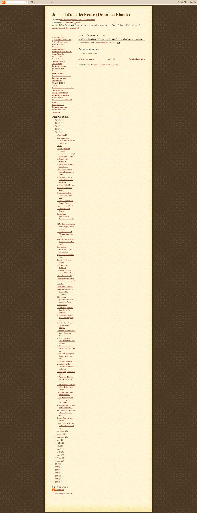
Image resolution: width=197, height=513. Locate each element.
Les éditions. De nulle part (61, 76)
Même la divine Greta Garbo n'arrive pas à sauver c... (65, 179)
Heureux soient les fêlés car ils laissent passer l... (65, 317)
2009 (57, 467)
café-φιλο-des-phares (60, 92)
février (59, 458)
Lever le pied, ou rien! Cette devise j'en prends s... (65, 309)
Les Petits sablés (58, 73)
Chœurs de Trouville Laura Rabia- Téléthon (66, 271)
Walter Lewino (57, 90)
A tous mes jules (58, 37)
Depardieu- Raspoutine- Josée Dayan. (65, 165)
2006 (57, 476)
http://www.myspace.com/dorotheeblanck (77, 19)
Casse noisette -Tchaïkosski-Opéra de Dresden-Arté (65, 249)
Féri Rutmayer (57, 56)
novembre (61, 431)
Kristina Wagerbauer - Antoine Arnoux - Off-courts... (66, 340)
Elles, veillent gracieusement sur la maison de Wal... (65, 299)
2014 (57, 123)
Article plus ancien (137, 58)
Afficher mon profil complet (62, 493)
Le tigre (55, 71)
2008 (57, 470)
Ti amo (54, 85)
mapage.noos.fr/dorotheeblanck (65, 27)
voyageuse (56, 112)
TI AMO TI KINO (58, 83)
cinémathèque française (60, 95)
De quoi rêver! (62, 304)
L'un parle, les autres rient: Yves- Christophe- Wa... (66, 332)
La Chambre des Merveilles (62, 160)
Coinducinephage (58, 49)
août (58, 440)
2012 (57, 129)
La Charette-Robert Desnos (63, 209)
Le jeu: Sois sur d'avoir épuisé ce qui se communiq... (65, 399)
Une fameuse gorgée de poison (63, 88)
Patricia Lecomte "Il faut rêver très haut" (65, 393)
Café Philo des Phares (60, 42)
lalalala (54, 102)
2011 (57, 132)
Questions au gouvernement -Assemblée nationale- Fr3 (65, 217)
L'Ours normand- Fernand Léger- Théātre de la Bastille (66, 386)
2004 (57, 482)
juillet (59, 443)
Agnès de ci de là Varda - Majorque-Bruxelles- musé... (65, 241)
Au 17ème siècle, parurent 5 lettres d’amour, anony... (66, 412)
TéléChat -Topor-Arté (64, 275)
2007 (57, 473)
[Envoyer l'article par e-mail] (119, 42)
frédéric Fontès (57, 97)
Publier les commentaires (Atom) (104, 64)
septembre (61, 437)
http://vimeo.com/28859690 (62, 100)
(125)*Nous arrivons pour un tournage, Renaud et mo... (66, 226)
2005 (57, 479)
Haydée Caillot (57, 59)
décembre (60, 135)
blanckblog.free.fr (73, 22)
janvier (59, 461)
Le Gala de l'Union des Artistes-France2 (65, 201)
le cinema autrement (59, 107)
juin (58, 446)
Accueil (111, 58)
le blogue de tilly (58, 104)
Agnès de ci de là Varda (65, 206)
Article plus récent (86, 58)
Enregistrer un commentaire (90, 53)
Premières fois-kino (59, 78)
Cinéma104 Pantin (58, 44)
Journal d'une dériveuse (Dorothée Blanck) (91, 14)
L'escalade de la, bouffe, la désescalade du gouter (66, 155)
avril (59, 452)
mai (58, 449)
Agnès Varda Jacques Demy (62, 39)
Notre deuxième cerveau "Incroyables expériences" (65, 291)
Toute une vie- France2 (65, 286)
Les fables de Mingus (64, 361)
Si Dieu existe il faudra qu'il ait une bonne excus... (65, 379)
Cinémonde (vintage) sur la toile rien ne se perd (66, 279)
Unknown (59, 490)
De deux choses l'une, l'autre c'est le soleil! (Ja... (65, 195)
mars (59, 455)
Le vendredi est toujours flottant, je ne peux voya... (65, 355)
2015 (57, 120)
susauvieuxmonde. (59, 109)
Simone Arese (57, 80)
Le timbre (60, 284)
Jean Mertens (57, 63)
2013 (57, 126)
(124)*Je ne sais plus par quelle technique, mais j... (66, 348)
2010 (57, 464)
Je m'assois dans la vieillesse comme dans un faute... (66, 366)
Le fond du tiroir (58, 68)
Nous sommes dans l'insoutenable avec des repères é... (66, 140)
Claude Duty (56, 47)
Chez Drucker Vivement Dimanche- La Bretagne (65, 325)
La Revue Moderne (59, 66)
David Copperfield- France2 (63, 149)
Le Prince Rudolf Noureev (66, 185)
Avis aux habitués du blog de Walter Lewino (66, 406)
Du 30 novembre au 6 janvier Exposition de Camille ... (65, 171)
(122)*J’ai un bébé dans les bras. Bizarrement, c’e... (65, 425)
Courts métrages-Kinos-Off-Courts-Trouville (62, 52)
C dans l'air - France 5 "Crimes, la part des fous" (65, 234)
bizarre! (59, 145)
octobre (60, 434)
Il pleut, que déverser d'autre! (64, 261)
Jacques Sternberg (58, 61)
